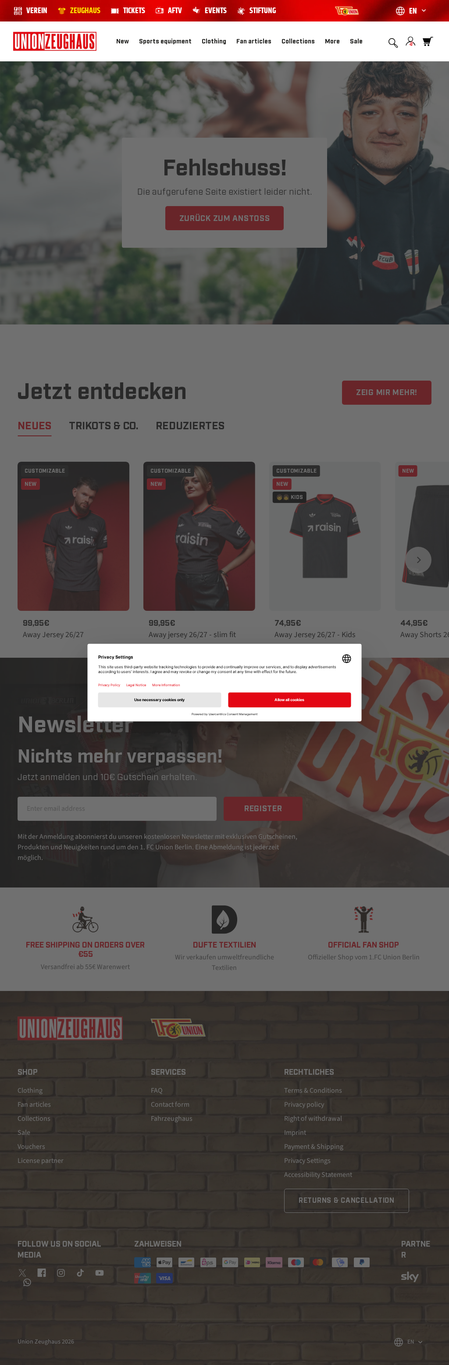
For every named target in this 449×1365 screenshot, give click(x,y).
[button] (169, 41)
